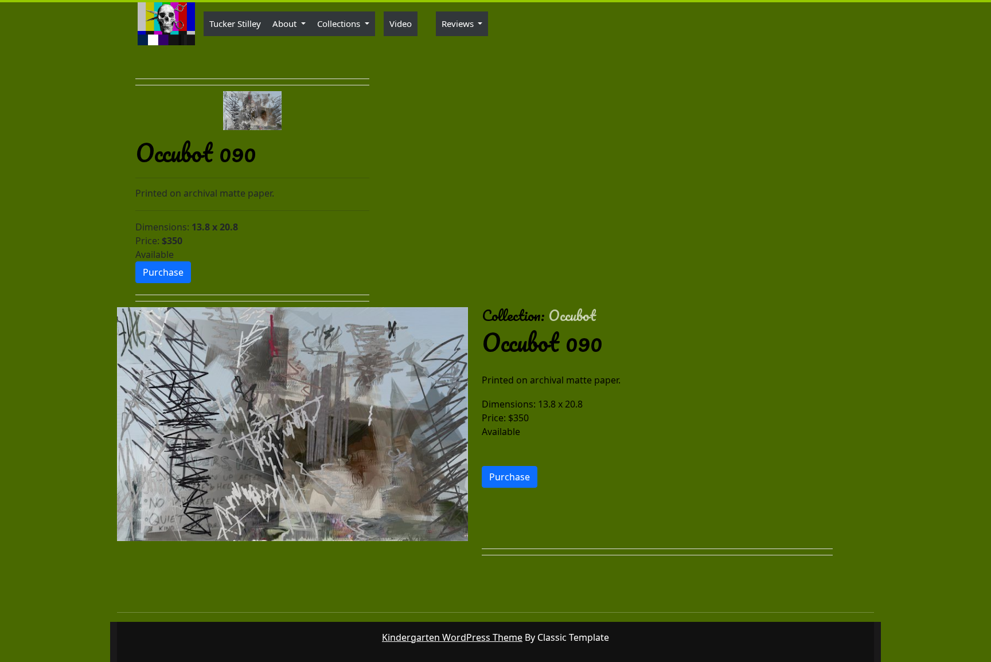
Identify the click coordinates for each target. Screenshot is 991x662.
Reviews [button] (459, 23)
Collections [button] (339, 23)
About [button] (285, 23)
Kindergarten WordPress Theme (452, 637)
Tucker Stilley (235, 23)
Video (400, 23)
